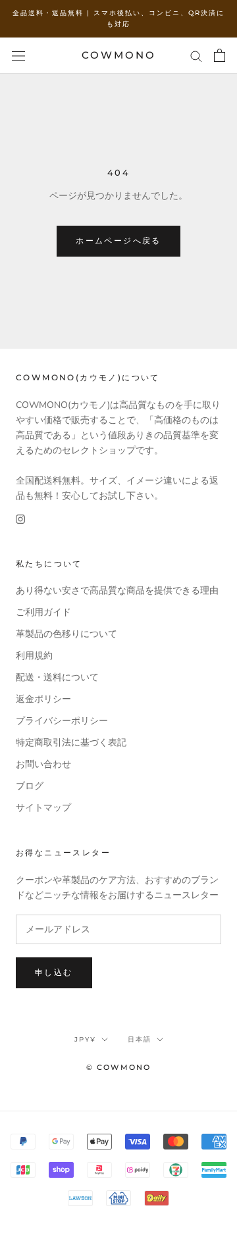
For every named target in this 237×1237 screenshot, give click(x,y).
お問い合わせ (43, 764)
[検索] (196, 55)
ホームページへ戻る (118, 240)
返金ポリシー (43, 699)
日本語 (139, 1039)
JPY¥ (85, 1039)
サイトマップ (43, 807)
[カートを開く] (219, 55)
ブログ (29, 786)
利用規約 (34, 655)
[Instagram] (20, 518)
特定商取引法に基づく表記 (71, 742)
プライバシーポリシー (62, 721)
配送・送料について (57, 677)
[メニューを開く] (18, 56)
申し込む (54, 972)
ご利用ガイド (43, 612)
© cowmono (118, 1067)
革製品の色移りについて (66, 634)
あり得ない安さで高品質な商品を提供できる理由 (117, 590)
